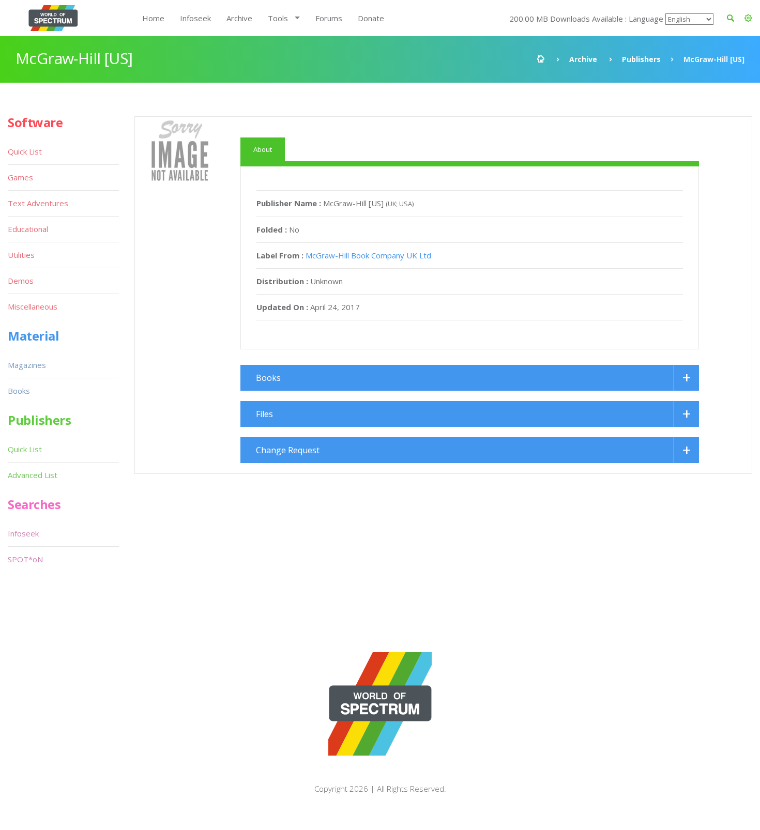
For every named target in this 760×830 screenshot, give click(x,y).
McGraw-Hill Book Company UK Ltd (368, 255)
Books (268, 377)
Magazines (27, 365)
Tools (278, 18)
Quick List (25, 151)
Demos (21, 280)
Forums (328, 18)
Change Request (288, 450)
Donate (371, 18)
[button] (748, 18)
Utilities (21, 255)
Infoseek (195, 18)
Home (153, 18)
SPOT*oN (25, 559)
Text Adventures (38, 203)
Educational (28, 229)
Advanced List (32, 475)
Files (264, 414)
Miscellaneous (32, 306)
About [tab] (262, 149)
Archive (239, 18)
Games (20, 177)
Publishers (641, 59)
